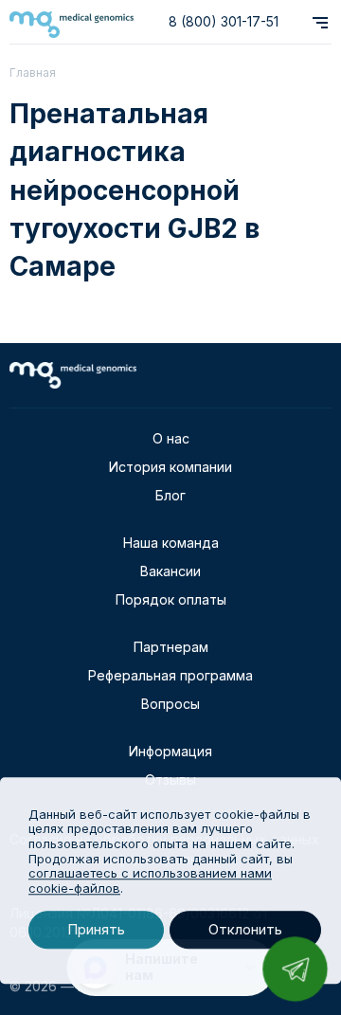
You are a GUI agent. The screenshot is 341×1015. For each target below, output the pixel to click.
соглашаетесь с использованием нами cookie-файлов (150, 880)
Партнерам (171, 647)
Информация (170, 751)
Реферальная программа (170, 675)
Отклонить (245, 930)
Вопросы (170, 704)
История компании (170, 467)
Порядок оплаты (171, 599)
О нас (171, 438)
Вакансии (170, 571)
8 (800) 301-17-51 (223, 21)
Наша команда (171, 543)
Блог (170, 495)
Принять (96, 930)
